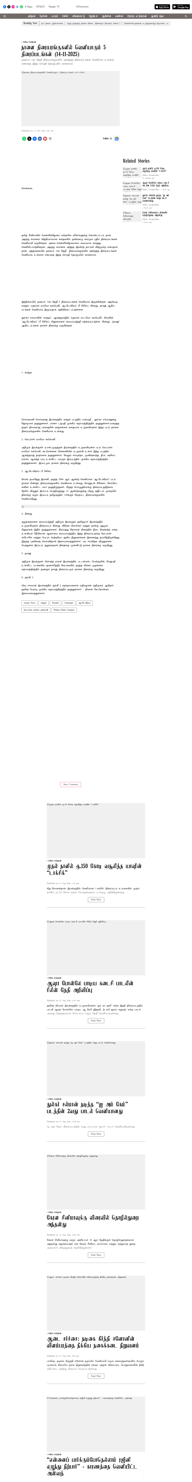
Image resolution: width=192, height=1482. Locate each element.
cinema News (29, 603)
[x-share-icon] (29, 140)
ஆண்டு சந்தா (157, 16)
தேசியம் (43, 16)
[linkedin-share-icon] (40, 140)
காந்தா (43, 603)
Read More (96, 899)
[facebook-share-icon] (35, 140)
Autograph (68, 603)
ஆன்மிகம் (106, 16)
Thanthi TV (54, 6)
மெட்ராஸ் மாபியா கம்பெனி (36, 610)
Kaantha (55, 603)
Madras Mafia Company (64, 610)
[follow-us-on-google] (117, 139)
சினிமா (65, 16)
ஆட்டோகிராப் (84, 603)
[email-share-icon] (45, 140)
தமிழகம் (32, 16)
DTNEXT (40, 6)
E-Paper (29, 6)
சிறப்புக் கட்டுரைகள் (137, 16)
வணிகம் (119, 16)
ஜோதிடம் (93, 16)
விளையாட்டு (78, 16)
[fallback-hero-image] (132, 172)
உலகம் (55, 16)
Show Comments (70, 784)
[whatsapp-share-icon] (24, 140)
